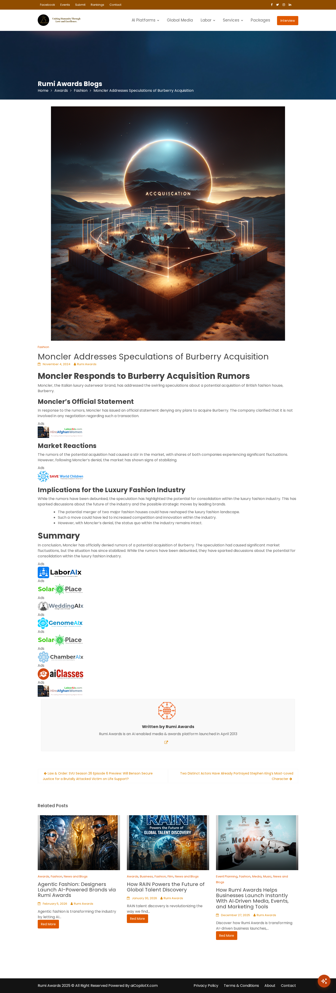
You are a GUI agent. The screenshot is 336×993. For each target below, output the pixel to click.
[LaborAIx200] (60, 572)
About (269, 985)
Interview (287, 20)
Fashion (43, 347)
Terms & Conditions (241, 985)
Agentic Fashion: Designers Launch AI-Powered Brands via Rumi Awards (77, 890)
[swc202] (60, 476)
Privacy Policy (206, 985)
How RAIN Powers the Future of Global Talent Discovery (166, 887)
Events (65, 5)
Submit (80, 5)
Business (146, 876)
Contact (115, 5)
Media (256, 876)
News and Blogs (76, 876)
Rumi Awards (86, 364)
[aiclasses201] (60, 674)
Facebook (47, 5)
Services (231, 20)
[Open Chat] (324, 981)
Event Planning (226, 876)
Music (267, 876)
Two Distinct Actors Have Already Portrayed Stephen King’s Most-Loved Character (236, 776)
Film (170, 876)
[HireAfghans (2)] (60, 431)
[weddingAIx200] (60, 606)
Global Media (180, 20)
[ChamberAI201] (60, 657)
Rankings (97, 5)
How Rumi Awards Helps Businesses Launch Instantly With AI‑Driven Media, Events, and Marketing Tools (252, 898)
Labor (206, 20)
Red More (48, 924)
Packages (260, 20)
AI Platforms (143, 20)
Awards (43, 876)
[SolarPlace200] (60, 589)
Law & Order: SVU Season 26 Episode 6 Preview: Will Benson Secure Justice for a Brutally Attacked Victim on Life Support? (98, 776)
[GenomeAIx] (60, 623)
